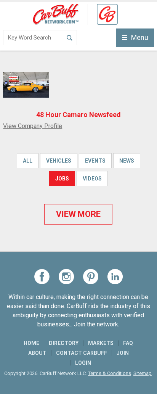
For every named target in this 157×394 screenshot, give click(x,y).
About (37, 353)
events (95, 161)
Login (83, 363)
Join (123, 353)
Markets (101, 343)
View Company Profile (32, 126)
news (126, 161)
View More (78, 214)
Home (31, 343)
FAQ (128, 343)
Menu (139, 37)
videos (92, 179)
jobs (62, 179)
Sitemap (142, 373)
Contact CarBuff (81, 353)
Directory (63, 343)
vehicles (58, 161)
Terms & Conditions (109, 373)
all (27, 161)
